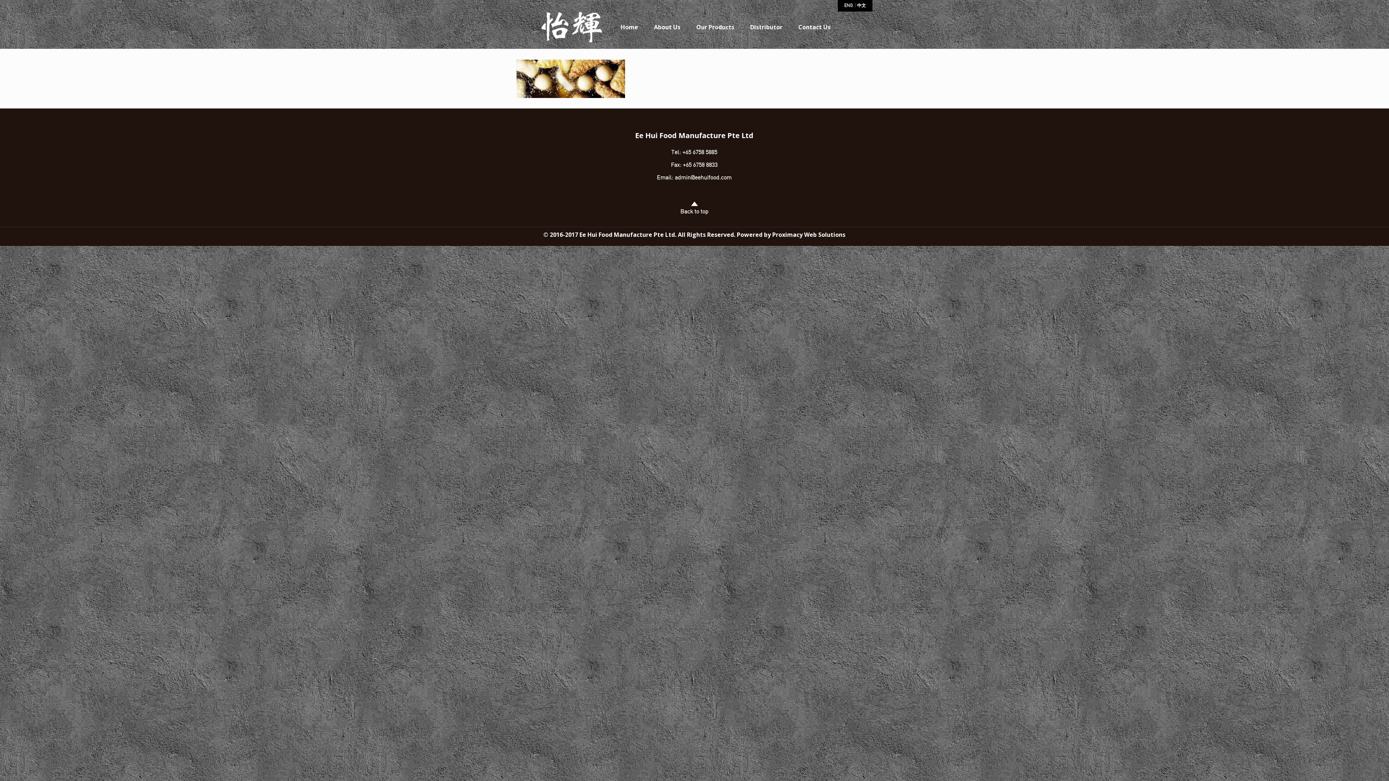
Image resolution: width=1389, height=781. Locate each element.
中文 (861, 6)
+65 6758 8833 (700, 165)
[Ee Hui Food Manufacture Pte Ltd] (572, 29)
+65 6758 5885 (699, 152)
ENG (848, 6)
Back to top (694, 212)
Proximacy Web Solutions (808, 235)
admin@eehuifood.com (703, 178)
